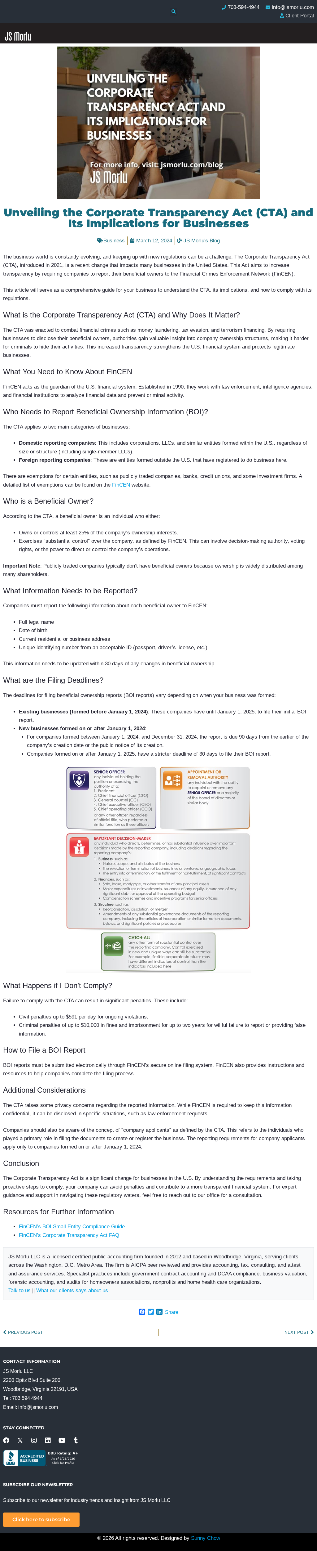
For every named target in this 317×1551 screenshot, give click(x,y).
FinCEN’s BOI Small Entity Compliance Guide (72, 1227)
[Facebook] (6, 1440)
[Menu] (302, 132)
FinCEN (121, 485)
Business (114, 241)
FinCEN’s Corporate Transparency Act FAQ (69, 1235)
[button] (173, 12)
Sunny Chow (205, 1538)
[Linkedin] (48, 1440)
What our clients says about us (72, 1290)
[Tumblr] (76, 1440)
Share (171, 1312)
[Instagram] (34, 1440)
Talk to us (19, 1290)
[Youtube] (62, 1440)
